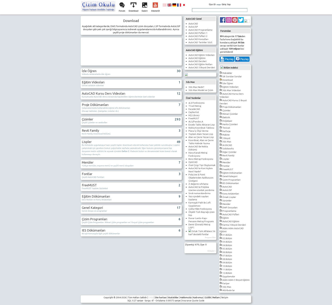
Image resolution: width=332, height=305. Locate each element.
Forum (122, 11)
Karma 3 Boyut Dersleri (234, 225)
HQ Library (194, 115)
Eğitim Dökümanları (232, 173)
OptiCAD (192, 162)
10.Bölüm (227, 266)
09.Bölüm (227, 262)
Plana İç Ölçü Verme (198, 131)
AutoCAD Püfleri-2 (198, 36)
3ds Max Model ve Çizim (200, 90)
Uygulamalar (228, 276)
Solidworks (228, 148)
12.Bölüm (227, 273)
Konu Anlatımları (230, 193)
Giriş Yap (226, 4)
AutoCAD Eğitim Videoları (201, 55)
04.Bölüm (227, 245)
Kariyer (226, 283)
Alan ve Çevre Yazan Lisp (201, 137)
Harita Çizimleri (230, 124)
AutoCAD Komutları (198, 39)
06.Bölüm (227, 252)
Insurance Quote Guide (193, 300)
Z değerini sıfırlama (198, 184)
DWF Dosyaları (229, 207)
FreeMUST (227, 169)
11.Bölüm (227, 269)
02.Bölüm (227, 238)
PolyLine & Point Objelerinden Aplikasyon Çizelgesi (200, 177)
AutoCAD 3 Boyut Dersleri (201, 67)
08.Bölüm (227, 259)
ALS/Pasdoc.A (195, 121)
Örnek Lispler (229, 197)
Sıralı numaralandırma (199, 193)
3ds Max (226, 141)
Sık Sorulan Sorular (232, 76)
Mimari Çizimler (230, 114)
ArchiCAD (227, 145)
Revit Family (228, 155)
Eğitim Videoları (230, 87)
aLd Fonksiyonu (196, 103)
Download (133, 11)
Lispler (225, 159)
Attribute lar (228, 290)
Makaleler (227, 73)
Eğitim (225, 218)
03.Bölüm (227, 242)
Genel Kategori (229, 176)
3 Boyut (226, 138)
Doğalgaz (227, 121)
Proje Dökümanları (231, 107)
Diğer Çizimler (229, 152)
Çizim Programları (231, 179)
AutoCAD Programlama (200, 30)
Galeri (144, 11)
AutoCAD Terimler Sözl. (200, 42)
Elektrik (226, 117)
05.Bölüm (227, 248)
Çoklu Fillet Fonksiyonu (200, 209)
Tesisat (226, 128)
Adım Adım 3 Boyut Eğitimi (236, 280)
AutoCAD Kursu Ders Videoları (103, 93)
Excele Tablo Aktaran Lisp (201, 124)
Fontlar (226, 166)
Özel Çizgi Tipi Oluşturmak (201, 165)
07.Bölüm (227, 255)
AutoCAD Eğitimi (230, 221)
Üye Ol (212, 4)
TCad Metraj (194, 106)
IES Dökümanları (230, 183)
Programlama (229, 211)
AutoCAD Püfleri (230, 214)
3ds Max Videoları (231, 90)
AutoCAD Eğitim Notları (200, 64)
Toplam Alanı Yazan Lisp (200, 134)
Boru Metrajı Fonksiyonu (200, 159)
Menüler (226, 162)
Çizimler (226, 110)
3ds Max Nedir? (196, 87)
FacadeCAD (194, 109)
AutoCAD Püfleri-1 (198, 33)
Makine (226, 134)
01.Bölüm (227, 235)
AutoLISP (227, 190)
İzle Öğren (227, 83)
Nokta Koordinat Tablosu (201, 128)
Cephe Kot (193, 112)
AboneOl (155, 11)
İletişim (224, 297)
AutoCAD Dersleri (197, 61)
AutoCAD (227, 186)
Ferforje (226, 131)
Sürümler (227, 200)
